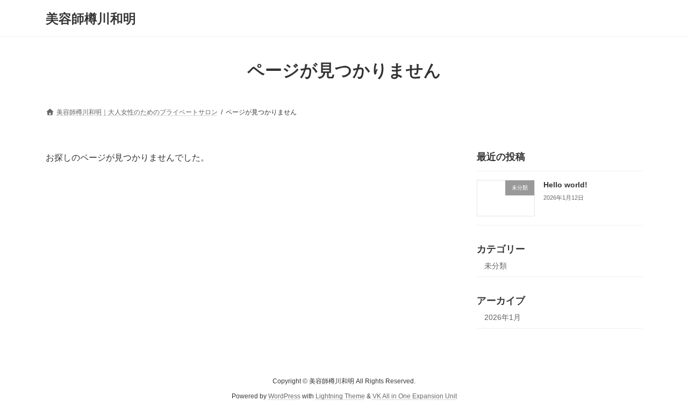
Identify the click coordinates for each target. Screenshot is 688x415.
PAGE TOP (661, 392)
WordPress (284, 396)
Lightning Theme (340, 396)
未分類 (495, 265)
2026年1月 (502, 317)
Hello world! (565, 184)
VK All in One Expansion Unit (414, 396)
